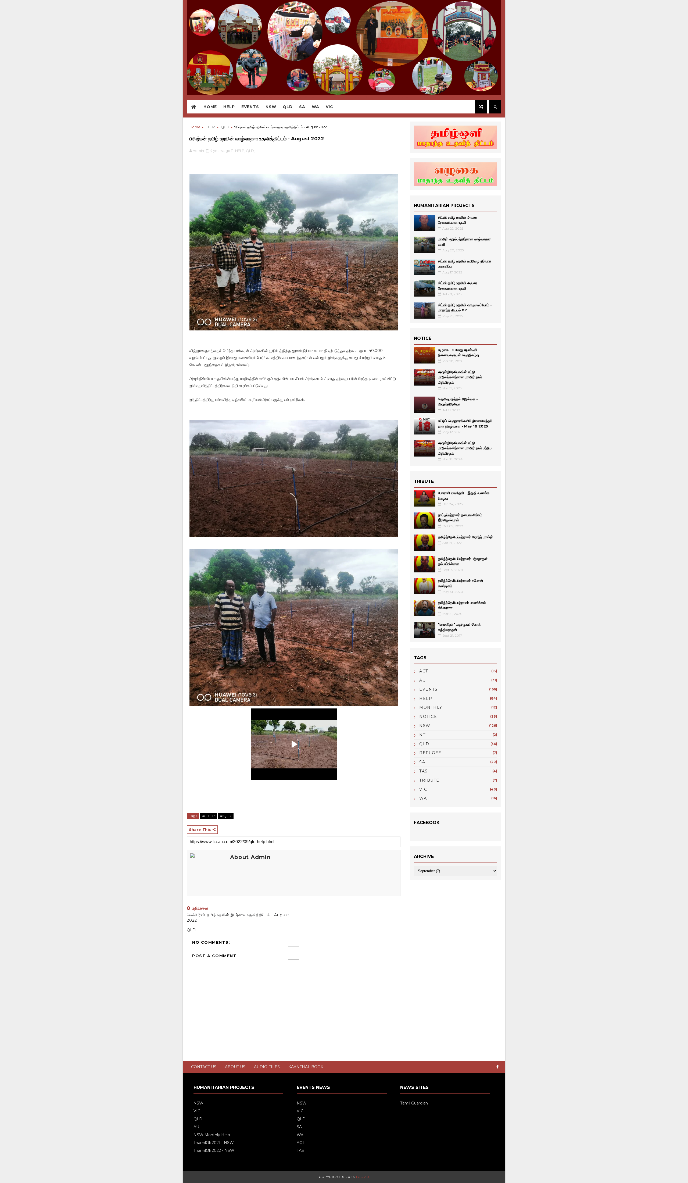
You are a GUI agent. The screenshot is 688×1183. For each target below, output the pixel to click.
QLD (288, 106)
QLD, (250, 150)
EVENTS (428, 689)
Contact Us (203, 1066)
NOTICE (428, 716)
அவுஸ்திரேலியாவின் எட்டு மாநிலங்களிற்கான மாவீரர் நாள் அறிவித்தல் (460, 377)
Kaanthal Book (305, 1066)
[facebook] (497, 1067)
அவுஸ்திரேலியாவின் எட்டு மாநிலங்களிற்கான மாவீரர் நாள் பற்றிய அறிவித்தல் (465, 448)
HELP (229, 106)
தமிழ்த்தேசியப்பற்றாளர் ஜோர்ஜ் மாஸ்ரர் (465, 537)
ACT (423, 671)
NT (422, 734)
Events (250, 106)
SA (302, 106)
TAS (423, 771)
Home (210, 106)
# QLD (225, 816)
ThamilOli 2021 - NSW (214, 1142)
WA (315, 106)
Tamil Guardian (414, 1103)
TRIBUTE (429, 780)
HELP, (240, 150)
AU (422, 680)
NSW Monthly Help (212, 1134)
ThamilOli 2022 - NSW (214, 1150)
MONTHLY (430, 707)
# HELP (208, 816)
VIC (329, 106)
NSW (271, 106)
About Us (235, 1066)
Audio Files (267, 1066)
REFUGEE (430, 752)
